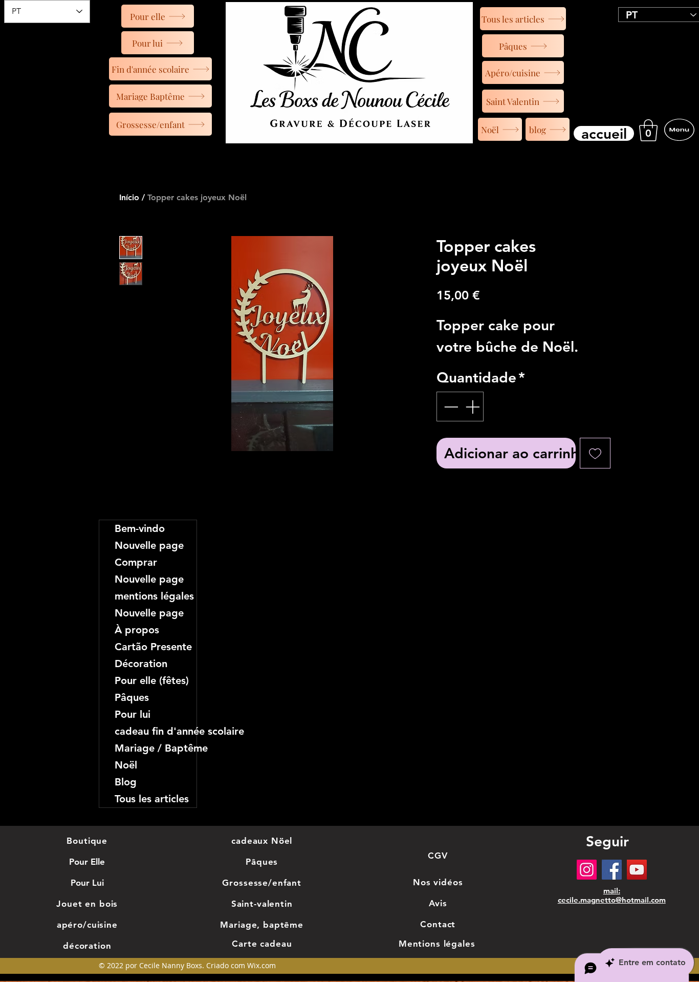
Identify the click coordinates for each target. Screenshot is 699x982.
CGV (438, 855)
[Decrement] (450, 406)
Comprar (136, 562)
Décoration (141, 663)
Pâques (132, 697)
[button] (648, 130)
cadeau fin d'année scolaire (155, 731)
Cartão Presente (153, 647)
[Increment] (473, 406)
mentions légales (154, 596)
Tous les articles (152, 799)
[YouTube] (637, 870)
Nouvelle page (149, 545)
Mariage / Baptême (155, 748)
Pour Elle (87, 862)
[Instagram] (587, 870)
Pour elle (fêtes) (152, 680)
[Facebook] (612, 870)
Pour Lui (87, 883)
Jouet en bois (87, 904)
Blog (126, 782)
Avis (438, 903)
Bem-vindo (140, 528)
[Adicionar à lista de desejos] (595, 453)
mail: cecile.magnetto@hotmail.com (612, 895)
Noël (126, 765)
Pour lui (132, 714)
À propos (137, 630)
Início (129, 197)
